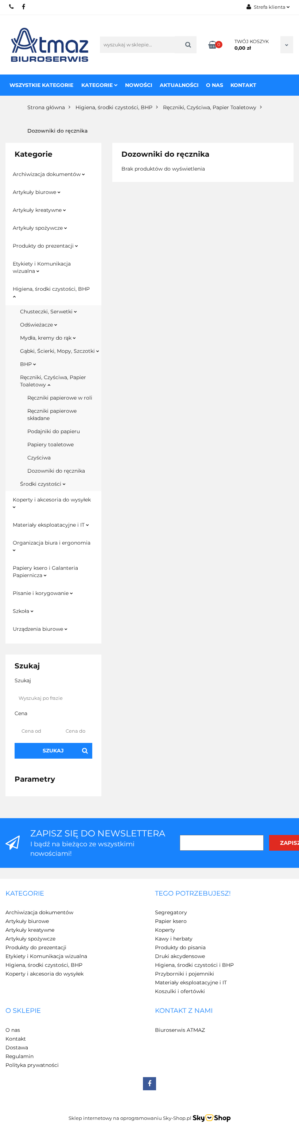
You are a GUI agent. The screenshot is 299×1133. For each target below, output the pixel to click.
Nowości (138, 85)
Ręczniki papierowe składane (52, 414)
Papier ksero (171, 921)
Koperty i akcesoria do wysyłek (52, 499)
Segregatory (171, 912)
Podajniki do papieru (53, 431)
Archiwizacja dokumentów (47, 174)
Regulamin (19, 1056)
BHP (26, 364)
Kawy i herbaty (174, 938)
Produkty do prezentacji (44, 246)
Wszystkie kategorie (41, 85)
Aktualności (179, 85)
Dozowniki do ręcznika (56, 471)
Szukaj (53, 750)
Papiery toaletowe (50, 444)
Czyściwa (39, 457)
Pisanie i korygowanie (41, 593)
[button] (24, 894)
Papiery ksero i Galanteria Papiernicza (45, 572)
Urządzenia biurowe (39, 629)
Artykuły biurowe (35, 192)
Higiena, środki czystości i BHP (194, 965)
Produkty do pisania (180, 947)
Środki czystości (41, 484)
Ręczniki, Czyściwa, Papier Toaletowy (53, 381)
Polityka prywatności (32, 1065)
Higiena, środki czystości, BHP (51, 289)
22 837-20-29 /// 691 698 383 (12, 6)
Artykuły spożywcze (38, 228)
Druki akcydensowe (180, 956)
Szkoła (22, 611)
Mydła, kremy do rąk (46, 338)
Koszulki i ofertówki (180, 991)
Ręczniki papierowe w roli (59, 397)
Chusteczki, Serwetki (47, 311)
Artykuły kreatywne (38, 210)
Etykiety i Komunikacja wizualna (42, 267)
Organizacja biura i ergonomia (51, 542)
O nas (214, 85)
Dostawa (16, 1047)
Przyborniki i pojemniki (184, 973)
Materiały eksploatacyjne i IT (49, 525)
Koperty (165, 930)
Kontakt (243, 85)
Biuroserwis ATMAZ (180, 1030)
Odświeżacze (37, 324)
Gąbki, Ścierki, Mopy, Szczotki (58, 351)
